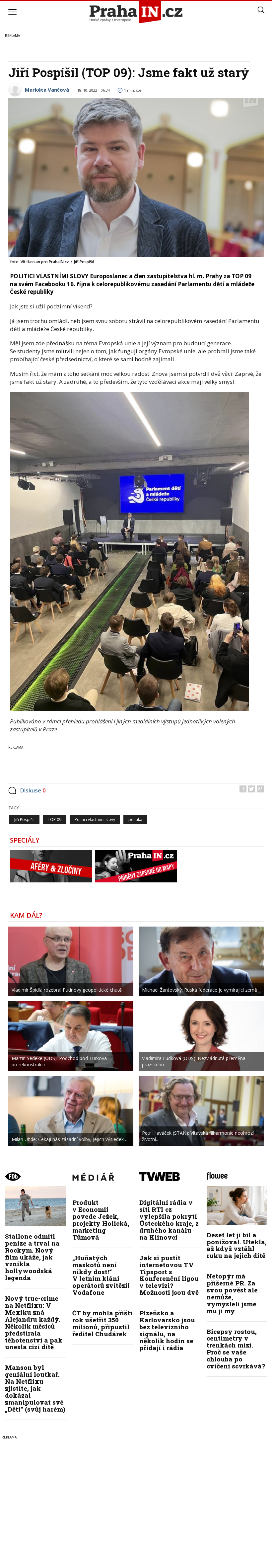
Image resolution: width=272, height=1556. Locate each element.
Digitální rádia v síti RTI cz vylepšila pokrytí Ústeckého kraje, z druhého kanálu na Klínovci (169, 1219)
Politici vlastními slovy (95, 819)
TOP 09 (54, 819)
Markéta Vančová (47, 89)
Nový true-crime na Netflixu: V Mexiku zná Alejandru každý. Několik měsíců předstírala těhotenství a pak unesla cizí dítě (33, 1322)
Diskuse (33, 790)
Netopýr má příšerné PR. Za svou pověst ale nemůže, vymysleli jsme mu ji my (232, 1293)
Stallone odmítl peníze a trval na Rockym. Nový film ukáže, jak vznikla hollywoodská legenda (32, 1257)
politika (135, 819)
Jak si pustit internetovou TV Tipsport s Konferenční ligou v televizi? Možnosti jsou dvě (169, 1275)
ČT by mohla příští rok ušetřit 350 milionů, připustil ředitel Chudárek (102, 1323)
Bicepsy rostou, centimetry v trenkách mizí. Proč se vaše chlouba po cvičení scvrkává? (236, 1348)
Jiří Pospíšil (24, 819)
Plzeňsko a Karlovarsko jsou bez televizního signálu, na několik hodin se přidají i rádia (167, 1330)
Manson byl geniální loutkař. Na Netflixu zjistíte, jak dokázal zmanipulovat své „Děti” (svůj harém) (35, 1388)
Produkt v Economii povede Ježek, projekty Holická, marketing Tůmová (100, 1219)
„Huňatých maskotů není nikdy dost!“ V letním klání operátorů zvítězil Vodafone (101, 1275)
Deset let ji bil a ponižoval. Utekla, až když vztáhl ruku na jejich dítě (237, 1245)
